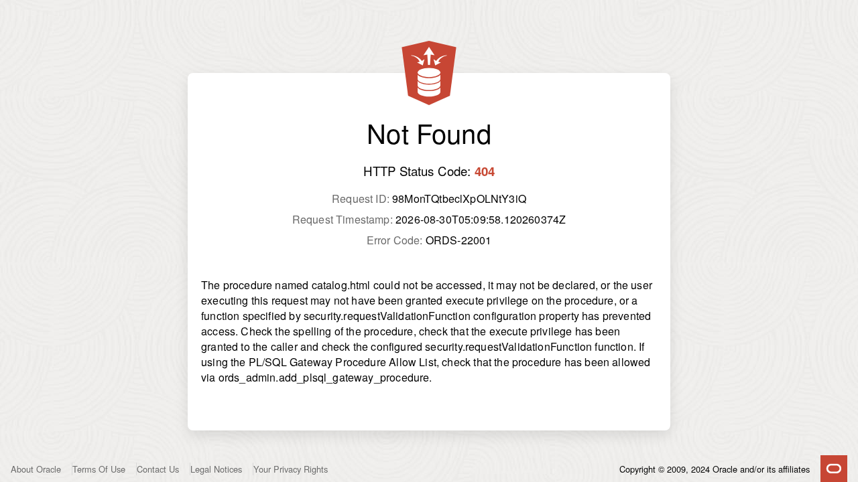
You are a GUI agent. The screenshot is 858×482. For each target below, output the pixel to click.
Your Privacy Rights (290, 469)
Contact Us (158, 469)
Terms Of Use (98, 469)
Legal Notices (216, 469)
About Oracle (36, 469)
